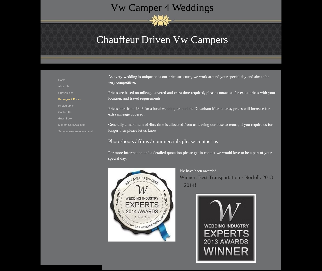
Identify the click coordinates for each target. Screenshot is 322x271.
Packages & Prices (69, 99)
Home (61, 80)
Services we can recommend (75, 131)
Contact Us (64, 112)
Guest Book (65, 118)
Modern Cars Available (71, 124)
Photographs (66, 105)
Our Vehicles (65, 93)
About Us (63, 86)
